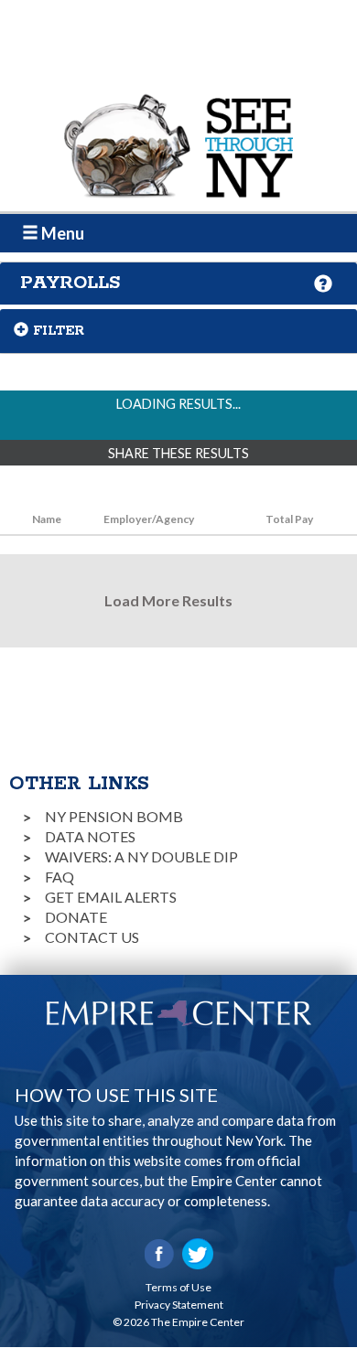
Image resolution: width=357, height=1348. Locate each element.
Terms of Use (178, 1287)
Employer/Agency (148, 519)
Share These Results (178, 453)
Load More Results (168, 600)
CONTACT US (92, 937)
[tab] (178, 283)
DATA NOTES (90, 836)
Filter (58, 331)
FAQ (59, 876)
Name (46, 519)
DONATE (76, 916)
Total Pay (289, 519)
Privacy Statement (179, 1304)
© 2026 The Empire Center (178, 1322)
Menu (61, 233)
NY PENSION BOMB (114, 816)
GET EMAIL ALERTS (111, 896)
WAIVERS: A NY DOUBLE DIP (141, 856)
